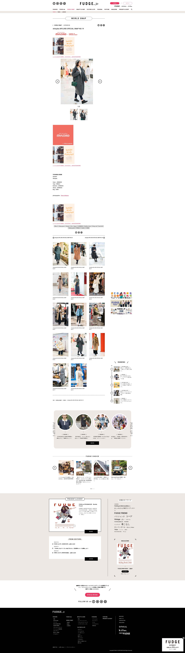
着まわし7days (56, 632)
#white (83, 228)
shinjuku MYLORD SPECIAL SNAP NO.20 (64, 237)
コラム (79, 634)
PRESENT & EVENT (124, 9)
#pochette (100, 226)
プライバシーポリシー (70, 647)
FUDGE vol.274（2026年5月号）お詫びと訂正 (64, 544)
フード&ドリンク (81, 632)
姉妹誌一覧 (121, 618)
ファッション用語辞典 (57, 629)
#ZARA (87, 228)
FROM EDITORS (122, 620)
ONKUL (126, 529)
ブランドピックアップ (57, 627)
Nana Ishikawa (65, 195)
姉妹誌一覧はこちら (125, 574)
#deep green (62, 226)
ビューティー (95, 620)
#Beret (56, 226)
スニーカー (121, 529)
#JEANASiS (80, 226)
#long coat (94, 226)
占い (123, 519)
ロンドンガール (119, 527)
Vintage (117, 519)
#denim (67, 226)
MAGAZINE (114, 9)
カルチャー (80, 629)
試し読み (125, 571)
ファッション (95, 619)
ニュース (55, 622)
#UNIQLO (78, 228)
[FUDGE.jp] (89, 3)
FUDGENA (99, 9)
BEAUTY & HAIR (81, 9)
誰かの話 (79, 643)
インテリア (117, 524)
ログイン (127, 3)
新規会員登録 (92, 595)
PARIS (59, 12)
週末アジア (80, 636)
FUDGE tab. (62, 9)
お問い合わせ (61, 647)
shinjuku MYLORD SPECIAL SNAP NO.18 (94, 237)
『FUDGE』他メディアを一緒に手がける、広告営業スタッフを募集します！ (71, 548)
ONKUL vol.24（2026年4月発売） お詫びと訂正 (65, 553)
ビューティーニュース (82, 620)
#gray (75, 226)
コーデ (129, 516)
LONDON (64, 12)
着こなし (125, 524)
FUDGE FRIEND (120, 513)
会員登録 (114, 3)
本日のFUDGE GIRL (118, 531)
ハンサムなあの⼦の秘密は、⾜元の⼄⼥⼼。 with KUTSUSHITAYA (67, 57)
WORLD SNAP (71, 9)
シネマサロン (80, 639)
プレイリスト (80, 637)
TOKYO (54, 12)
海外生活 (94, 625)
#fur (71, 226)
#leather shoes (87, 226)
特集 (54, 619)
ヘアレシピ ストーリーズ (83, 622)
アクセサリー (56, 634)
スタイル (128, 519)
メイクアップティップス (82, 624)
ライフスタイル (81, 631)
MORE (91, 531)
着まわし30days (130, 527)
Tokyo (116, 530)
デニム (124, 531)
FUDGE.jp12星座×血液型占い (122, 506)
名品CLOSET (55, 620)
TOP (53, 400)
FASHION (55, 9)
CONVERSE (116, 504)
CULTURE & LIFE (91, 9)
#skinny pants (71, 228)
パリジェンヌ (119, 516)
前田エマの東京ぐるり (82, 641)
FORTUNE (106, 9)
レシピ (93, 622)
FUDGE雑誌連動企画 (118, 521)
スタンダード (56, 630)
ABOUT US (55, 647)
